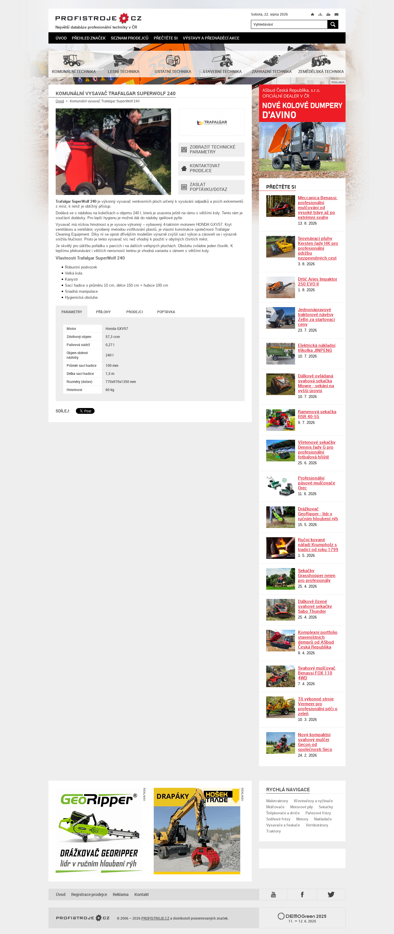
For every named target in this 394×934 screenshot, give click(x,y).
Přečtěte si (166, 38)
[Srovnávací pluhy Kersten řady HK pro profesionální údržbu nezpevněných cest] (280, 247)
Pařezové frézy (318, 812)
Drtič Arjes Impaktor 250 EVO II (317, 281)
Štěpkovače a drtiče (283, 812)
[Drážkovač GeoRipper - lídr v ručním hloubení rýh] (280, 517)
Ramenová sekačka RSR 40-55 (317, 414)
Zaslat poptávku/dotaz (208, 186)
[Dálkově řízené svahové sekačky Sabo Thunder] (280, 610)
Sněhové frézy (278, 819)
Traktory (273, 831)
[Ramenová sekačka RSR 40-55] (280, 420)
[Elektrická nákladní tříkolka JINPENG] (280, 353)
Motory (302, 819)
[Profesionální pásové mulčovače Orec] (280, 486)
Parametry (71, 311)
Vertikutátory (317, 825)
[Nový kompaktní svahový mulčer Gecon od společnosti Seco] (280, 743)
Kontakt (141, 894)
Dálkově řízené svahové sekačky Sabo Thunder (315, 606)
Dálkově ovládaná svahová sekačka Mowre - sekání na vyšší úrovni (316, 383)
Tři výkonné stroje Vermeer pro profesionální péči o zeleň (317, 706)
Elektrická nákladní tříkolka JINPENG (316, 347)
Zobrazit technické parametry (212, 149)
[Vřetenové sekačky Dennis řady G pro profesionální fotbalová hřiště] (280, 450)
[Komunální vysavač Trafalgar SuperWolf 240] (113, 151)
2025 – (307, 918)
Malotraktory (277, 800)
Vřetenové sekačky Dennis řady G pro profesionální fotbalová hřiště (316, 449)
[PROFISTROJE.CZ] (82, 918)
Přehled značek (89, 38)
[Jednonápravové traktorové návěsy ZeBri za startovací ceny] (280, 318)
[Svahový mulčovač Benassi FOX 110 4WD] (280, 676)
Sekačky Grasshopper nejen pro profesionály (316, 575)
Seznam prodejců (130, 38)
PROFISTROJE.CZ (98, 18)
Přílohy (103, 311)
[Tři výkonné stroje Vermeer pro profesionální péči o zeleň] (280, 707)
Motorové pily (301, 806)
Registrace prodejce (89, 894)
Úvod (61, 38)
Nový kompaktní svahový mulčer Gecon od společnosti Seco (315, 742)
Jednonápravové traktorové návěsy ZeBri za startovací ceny (316, 317)
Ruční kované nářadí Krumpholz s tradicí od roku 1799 (318, 544)
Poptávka (166, 311)
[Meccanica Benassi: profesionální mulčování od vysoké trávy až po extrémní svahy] (280, 206)
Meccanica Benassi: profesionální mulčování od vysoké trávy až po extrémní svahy (317, 207)
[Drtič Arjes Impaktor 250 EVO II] (280, 287)
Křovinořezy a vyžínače (313, 800)
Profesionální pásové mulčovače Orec (316, 483)
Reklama (121, 894)
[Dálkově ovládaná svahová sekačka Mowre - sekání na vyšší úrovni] (280, 384)
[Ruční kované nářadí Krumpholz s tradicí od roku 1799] (280, 548)
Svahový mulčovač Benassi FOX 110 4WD (316, 673)
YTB (274, 894)
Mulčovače (275, 806)
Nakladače (323, 819)
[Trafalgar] (212, 122)
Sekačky (326, 806)
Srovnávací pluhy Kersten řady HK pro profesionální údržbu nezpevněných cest (318, 248)
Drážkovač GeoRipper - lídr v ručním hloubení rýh (318, 513)
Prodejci (134, 311)
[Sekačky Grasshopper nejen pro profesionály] (280, 579)
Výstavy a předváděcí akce (211, 38)
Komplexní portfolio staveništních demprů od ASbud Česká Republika (317, 639)
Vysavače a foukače (283, 825)
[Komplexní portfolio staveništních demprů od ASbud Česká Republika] (280, 640)
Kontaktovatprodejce (205, 168)
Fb (303, 894)
